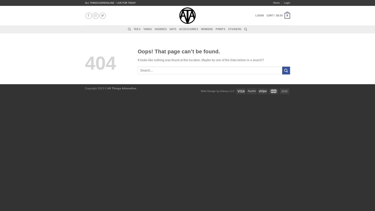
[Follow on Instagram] (95, 16)
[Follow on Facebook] (88, 16)
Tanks (147, 29)
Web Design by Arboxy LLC (218, 91)
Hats (173, 29)
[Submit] (286, 70)
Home (276, 2)
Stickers (234, 29)
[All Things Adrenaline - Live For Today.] (187, 15)
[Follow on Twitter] (102, 16)
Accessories (188, 29)
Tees (137, 29)
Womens (207, 29)
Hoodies (161, 29)
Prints (220, 29)
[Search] (129, 29)
